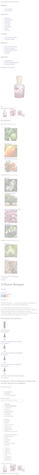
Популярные (9, 20)
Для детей (8, 26)
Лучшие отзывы (10, 39)
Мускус (7, 260)
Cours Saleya (5, 364)
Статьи (7, 53)
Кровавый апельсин (11, 158)
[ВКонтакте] (2, 296)
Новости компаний (11, 50)
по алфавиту (9, 9)
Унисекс (7, 25)
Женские (7, 21)
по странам (8, 10)
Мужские (8, 23)
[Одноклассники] (7, 296)
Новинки (8, 18)
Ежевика (7, 224)
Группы (7, 30)
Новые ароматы (10, 48)
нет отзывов (5, 332)
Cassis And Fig (5, 353)
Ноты (6, 28)
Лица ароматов (9, 64)
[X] (4, 296)
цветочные (15, 276)
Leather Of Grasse (6, 375)
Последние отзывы (11, 37)
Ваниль (7, 243)
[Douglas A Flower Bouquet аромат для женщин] (5, 116)
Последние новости (11, 46)
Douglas (3, 289)
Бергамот (8, 127)
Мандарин (8, 143)
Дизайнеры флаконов (11, 62)
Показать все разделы (8, 67)
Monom (7, 330)
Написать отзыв (6, 294)
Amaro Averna (5, 341)
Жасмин (7, 178)
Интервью (8, 51)
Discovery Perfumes (16, 341)
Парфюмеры (9, 60)
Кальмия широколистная (13, 209)
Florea (3, 330)
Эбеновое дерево (10, 193)
